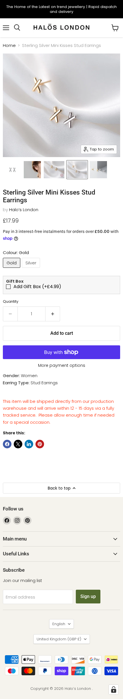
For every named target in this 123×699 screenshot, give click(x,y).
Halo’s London (23, 210)
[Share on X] (18, 444)
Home (9, 45)
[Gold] (12, 269)
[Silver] (31, 269)
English (58, 624)
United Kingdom (59, 639)
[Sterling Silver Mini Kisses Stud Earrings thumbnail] (12, 170)
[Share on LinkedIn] (29, 444)
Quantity (10, 301)
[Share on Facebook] (7, 444)
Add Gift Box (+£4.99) (37, 286)
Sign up (88, 596)
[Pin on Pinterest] (39, 444)
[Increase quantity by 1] (52, 313)
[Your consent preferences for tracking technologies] (113, 689)
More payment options (61, 365)
